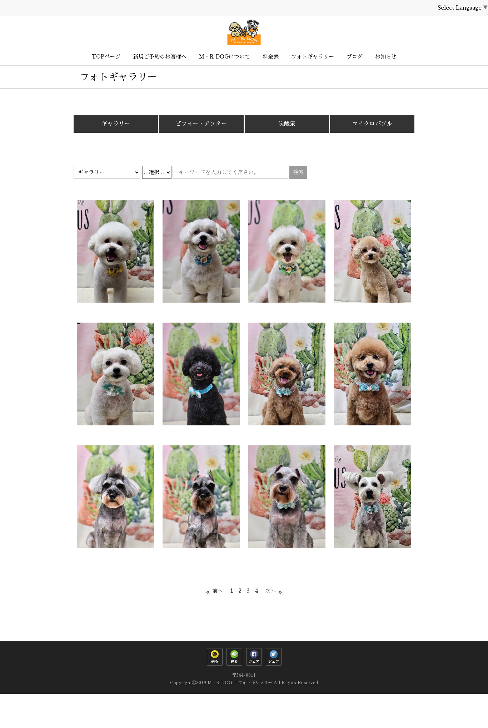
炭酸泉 (286, 124)
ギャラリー (115, 124)
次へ (270, 590)
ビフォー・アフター (201, 124)
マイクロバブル (372, 124)
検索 (298, 172)
